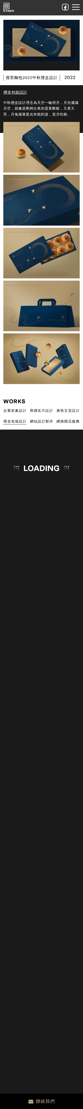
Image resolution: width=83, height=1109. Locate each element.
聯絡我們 (45, 1101)
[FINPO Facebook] (65, 7)
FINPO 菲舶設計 (8, 7)
